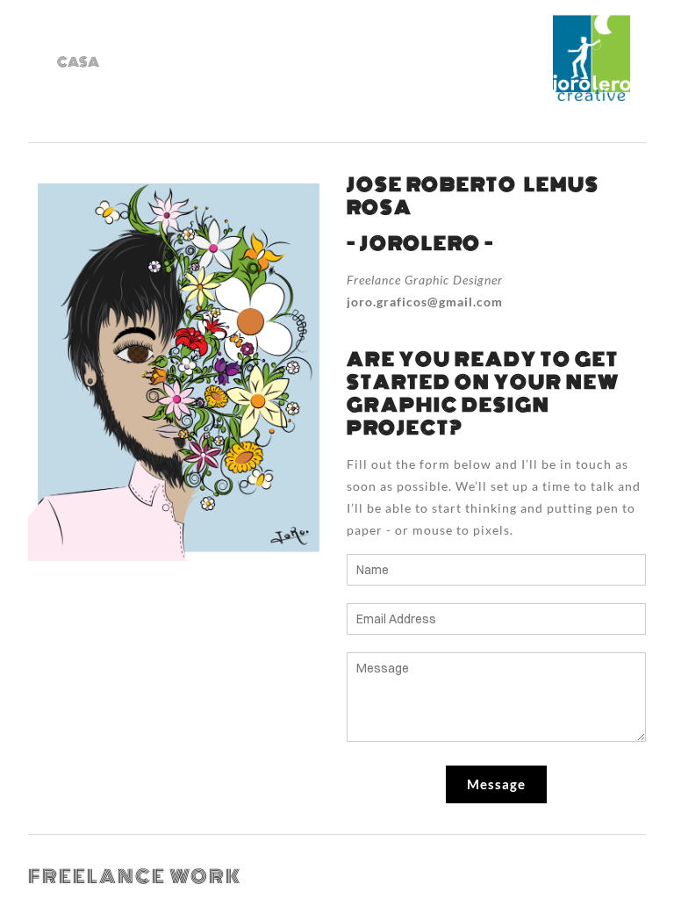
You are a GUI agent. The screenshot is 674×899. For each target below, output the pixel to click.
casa (78, 62)
